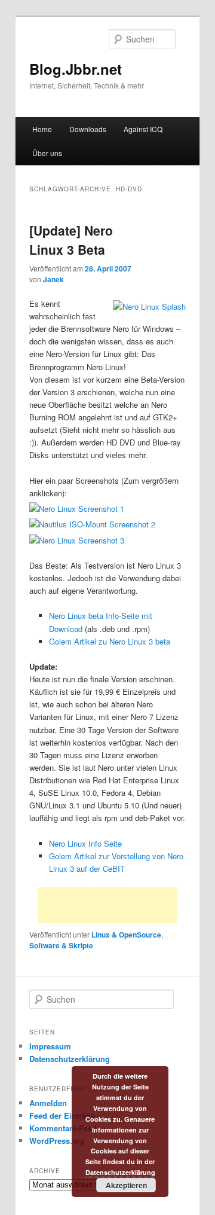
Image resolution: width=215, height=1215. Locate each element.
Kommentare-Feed (63, 1128)
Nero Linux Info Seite (85, 843)
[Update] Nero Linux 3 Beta (71, 239)
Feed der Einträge (62, 1115)
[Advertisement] (107, 905)
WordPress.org (57, 1140)
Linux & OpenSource (126, 934)
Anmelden (48, 1103)
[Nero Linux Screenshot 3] (76, 540)
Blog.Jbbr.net (75, 69)
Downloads (87, 129)
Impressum (50, 1046)
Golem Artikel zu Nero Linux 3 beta (109, 641)
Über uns (47, 153)
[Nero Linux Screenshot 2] (92, 524)
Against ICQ (143, 129)
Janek (53, 279)
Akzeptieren (126, 1185)
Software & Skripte (61, 945)
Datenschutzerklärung (69, 1058)
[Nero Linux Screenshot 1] (76, 508)
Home (42, 129)
